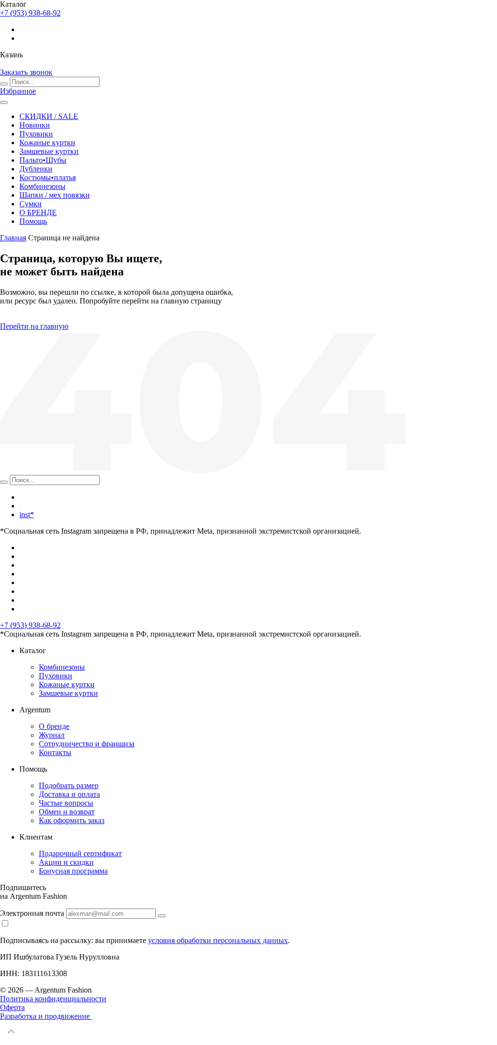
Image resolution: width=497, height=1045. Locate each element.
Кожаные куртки (47, 142)
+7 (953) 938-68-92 (30, 625)
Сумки (30, 204)
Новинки (34, 125)
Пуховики (36, 134)
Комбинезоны (42, 186)
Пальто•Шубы (42, 160)
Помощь (33, 221)
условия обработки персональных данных (218, 940)
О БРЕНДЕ (38, 212)
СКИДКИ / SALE (48, 116)
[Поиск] (4, 84)
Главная (13, 238)
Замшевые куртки (49, 151)
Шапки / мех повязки (54, 195)
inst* (26, 514)
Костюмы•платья (47, 177)
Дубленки (35, 169)
